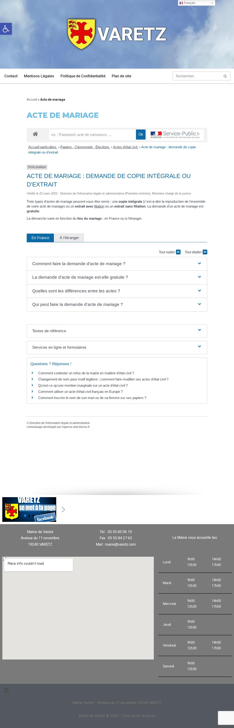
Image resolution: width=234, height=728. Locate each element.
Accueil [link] (32, 99)
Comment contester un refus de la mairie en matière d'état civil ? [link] (86, 373)
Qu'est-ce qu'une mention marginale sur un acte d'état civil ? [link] (83, 385)
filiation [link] (99, 206)
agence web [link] (70, 427)
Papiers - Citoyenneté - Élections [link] (85, 147)
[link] (6, 29)
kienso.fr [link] (84, 427)
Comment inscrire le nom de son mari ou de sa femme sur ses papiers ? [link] (92, 398)
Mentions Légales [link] (39, 76)
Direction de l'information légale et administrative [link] (59, 423)
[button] (117, 264)
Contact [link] (11, 76)
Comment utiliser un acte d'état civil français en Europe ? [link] (80, 392)
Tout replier (167, 252)
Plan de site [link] (121, 76)
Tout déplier (194, 252)
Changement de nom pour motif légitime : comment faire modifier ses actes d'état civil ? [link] (103, 379)
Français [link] (189, 3)
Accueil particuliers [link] (42, 147)
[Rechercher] (225, 76)
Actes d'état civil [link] (125, 147)
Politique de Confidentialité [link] (83, 76)
